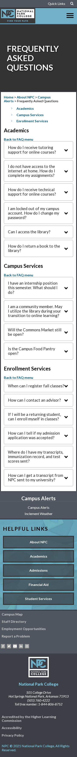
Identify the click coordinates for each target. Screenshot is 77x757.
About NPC (25, 97)
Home (8, 97)
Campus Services (30, 115)
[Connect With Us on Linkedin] (21, 647)
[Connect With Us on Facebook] (3, 647)
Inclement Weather (39, 514)
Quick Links (56, 3)
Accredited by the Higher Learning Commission (29, 718)
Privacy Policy (13, 735)
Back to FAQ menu (18, 139)
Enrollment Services (32, 121)
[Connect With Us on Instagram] (27, 647)
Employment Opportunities (24, 629)
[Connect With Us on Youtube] (15, 647)
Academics (25, 108)
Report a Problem (16, 636)
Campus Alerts (38, 507)
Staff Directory (14, 621)
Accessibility (12, 728)
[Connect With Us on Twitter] (9, 647)
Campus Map (12, 614)
